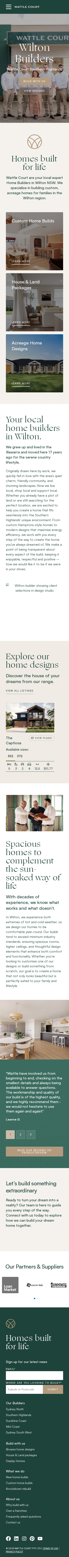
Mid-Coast (13, 1426)
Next (50, 717)
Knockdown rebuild (18, 1489)
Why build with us (17, 1505)
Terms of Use (50, 1548)
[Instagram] (24, 1538)
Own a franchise (16, 1510)
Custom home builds (19, 1483)
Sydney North (15, 1409)
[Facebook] (8, 1538)
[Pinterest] (32, 1538)
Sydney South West (19, 1432)
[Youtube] (40, 1538)
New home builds (17, 1477)
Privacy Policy (14, 1551)
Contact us (13, 1522)
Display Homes (15, 1461)
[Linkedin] (16, 1538)
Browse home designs (20, 1449)
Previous (10, 717)
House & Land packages (21, 1455)
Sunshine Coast (16, 1421)
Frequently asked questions (23, 1516)
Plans (43, 738)
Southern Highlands (18, 1415)
